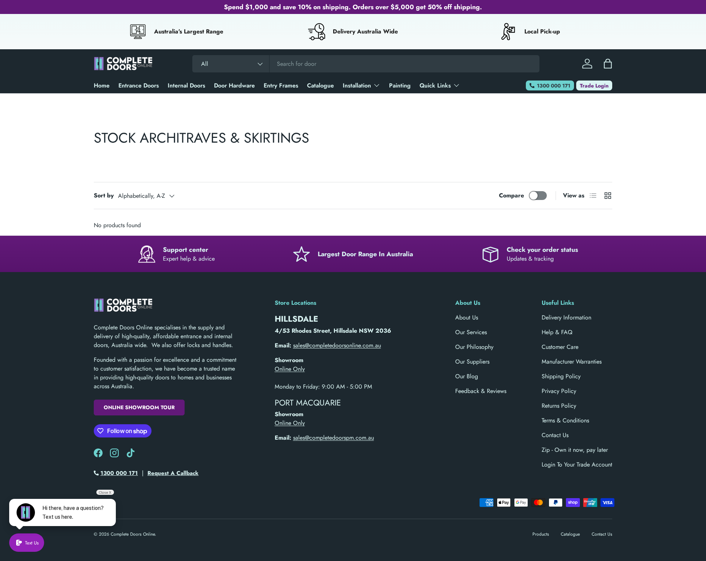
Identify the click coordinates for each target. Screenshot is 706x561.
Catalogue (320, 85)
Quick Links (435, 85)
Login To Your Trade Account (577, 464)
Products (540, 534)
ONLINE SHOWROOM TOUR (139, 407)
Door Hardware (234, 85)
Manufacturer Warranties (572, 361)
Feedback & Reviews (480, 391)
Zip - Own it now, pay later (575, 450)
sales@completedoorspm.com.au (333, 437)
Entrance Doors (138, 85)
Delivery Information (566, 317)
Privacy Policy (559, 391)
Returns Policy (559, 405)
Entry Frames (281, 85)
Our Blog (466, 376)
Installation (357, 85)
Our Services (471, 332)
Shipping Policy (561, 376)
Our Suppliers (472, 361)
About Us (466, 317)
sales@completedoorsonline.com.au (337, 345)
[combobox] (365, 63)
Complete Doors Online (133, 534)
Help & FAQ (557, 332)
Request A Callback (173, 473)
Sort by (104, 195)
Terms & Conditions (565, 420)
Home (102, 85)
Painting (400, 85)
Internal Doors (186, 85)
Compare (511, 195)
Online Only (290, 369)
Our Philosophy (474, 347)
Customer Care (560, 347)
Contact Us (555, 435)
